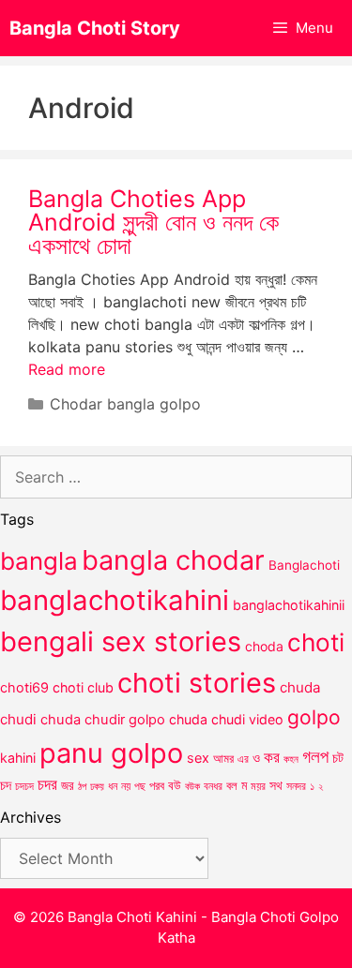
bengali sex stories (120, 641)
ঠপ (82, 786)
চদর (47, 784)
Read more (66, 369)
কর (272, 757)
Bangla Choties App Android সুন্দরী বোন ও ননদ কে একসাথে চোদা (153, 222)
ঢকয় (97, 787)
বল (231, 785)
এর (243, 759)
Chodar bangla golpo (125, 404)
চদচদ (24, 786)
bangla (39, 560)
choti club (83, 687)
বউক (192, 786)
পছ (139, 786)
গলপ (315, 756)
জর (67, 785)
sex (198, 758)
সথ (276, 785)
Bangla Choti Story (94, 28)
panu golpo (111, 753)
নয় (125, 786)
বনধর (213, 786)
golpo (314, 717)
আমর (223, 758)
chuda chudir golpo (102, 719)
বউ (174, 785)
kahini (18, 758)
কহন (290, 759)
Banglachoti (304, 565)
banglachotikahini (114, 600)
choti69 (24, 687)
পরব (156, 785)
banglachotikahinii (288, 605)
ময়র (258, 786)
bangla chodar (173, 560)
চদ (5, 785)
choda (264, 646)
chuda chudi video (226, 719)
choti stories (196, 682)
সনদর (296, 786)
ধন (112, 786)
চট (338, 758)
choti (315, 642)
